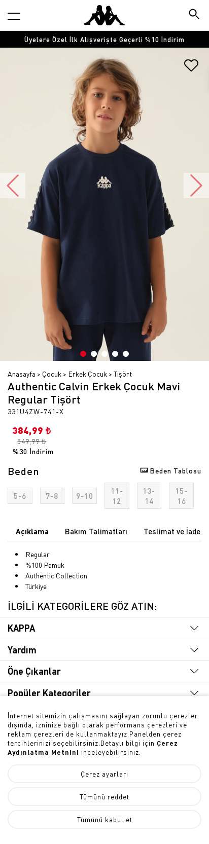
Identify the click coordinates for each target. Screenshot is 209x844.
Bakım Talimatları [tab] (96, 531)
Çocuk (51, 373)
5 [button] (126, 354)
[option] (104, 39)
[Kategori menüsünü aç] (14, 16)
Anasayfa (22, 373)
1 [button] (83, 354)
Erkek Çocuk (87, 373)
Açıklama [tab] (32, 531)
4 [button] (115, 354)
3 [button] (104, 354)
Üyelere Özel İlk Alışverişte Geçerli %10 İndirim (104, 39)
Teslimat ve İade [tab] (172, 531)
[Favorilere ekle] (191, 69)
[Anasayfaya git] (104, 15)
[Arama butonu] (195, 15)
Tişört (123, 373)
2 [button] (94, 354)
